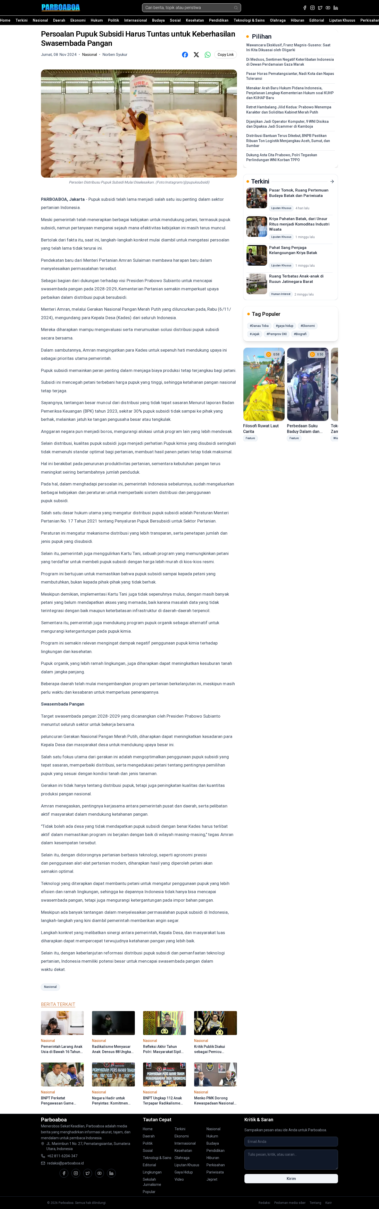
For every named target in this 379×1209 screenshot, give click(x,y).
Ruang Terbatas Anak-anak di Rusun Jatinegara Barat (296, 279)
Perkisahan (216, 1165)
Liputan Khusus (342, 20)
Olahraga (278, 20)
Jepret (212, 1179)
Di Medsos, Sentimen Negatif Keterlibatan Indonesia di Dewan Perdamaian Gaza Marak (290, 61)
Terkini (21, 20)
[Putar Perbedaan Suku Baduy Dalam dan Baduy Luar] (307, 384)
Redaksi (264, 1203)
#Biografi (300, 334)
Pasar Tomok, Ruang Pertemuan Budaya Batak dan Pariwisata (298, 193)
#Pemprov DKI (277, 334)
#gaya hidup (284, 326)
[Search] (236, 8)
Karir (328, 1203)
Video (179, 1179)
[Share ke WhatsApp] (207, 54)
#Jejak (254, 334)
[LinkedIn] (335, 7)
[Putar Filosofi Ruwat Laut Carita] (264, 384)
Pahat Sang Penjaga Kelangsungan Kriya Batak (293, 250)
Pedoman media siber (290, 1203)
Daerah (59, 20)
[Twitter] (320, 7)
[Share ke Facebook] (185, 54)
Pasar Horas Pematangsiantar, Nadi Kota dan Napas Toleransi (290, 76)
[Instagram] (312, 7)
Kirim (291, 1179)
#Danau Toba (259, 326)
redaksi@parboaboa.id (65, 1163)
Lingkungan (152, 1172)
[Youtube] (328, 7)
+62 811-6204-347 (62, 1156)
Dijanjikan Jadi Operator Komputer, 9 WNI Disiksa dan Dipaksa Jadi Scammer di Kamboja (287, 123)
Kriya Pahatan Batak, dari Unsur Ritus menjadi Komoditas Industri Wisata (299, 224)
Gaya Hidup (184, 1172)
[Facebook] (304, 7)
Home (5, 20)
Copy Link (226, 55)
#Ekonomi (308, 326)
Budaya (158, 20)
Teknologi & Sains (249, 20)
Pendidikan (218, 20)
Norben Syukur (114, 54)
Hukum (97, 20)
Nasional (40, 20)
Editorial (316, 20)
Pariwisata (215, 1172)
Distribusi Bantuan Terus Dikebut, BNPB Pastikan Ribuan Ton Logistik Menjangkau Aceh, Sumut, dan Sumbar (288, 141)
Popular (149, 1192)
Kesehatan (195, 20)
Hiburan (297, 20)
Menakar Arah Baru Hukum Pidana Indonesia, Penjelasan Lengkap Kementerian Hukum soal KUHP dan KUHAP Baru (290, 93)
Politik (113, 20)
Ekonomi (78, 20)
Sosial (175, 20)
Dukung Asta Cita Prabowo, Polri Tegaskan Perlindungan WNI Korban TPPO (281, 157)
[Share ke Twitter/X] (196, 54)
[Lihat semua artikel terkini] (332, 181)
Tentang (315, 1203)
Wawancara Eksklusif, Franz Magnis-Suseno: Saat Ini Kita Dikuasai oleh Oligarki (288, 47)
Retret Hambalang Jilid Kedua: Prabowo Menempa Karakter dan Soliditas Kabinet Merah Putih (288, 109)
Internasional (135, 20)
